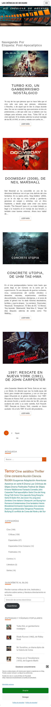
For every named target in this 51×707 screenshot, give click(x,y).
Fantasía (26, 489)
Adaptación (29, 480)
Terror (10, 471)
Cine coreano (13, 476)
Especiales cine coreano (34, 506)
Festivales (22, 486)
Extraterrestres (19, 503)
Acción (27, 476)
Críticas (11, 534)
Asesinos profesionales (14, 508)
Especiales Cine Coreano (19, 546)
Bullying (8, 511)
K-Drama (26, 483)
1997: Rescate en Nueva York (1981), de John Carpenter (25, 376)
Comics (10, 558)
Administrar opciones (8, 684)
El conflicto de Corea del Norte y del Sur (29, 511)
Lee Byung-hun (39, 500)
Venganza (29, 508)
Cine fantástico (32, 503)
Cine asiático (24, 471)
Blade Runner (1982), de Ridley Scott (30, 638)
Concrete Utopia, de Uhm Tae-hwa (25, 274)
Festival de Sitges (36, 486)
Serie (31, 492)
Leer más (26, 124)
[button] (47, 666)
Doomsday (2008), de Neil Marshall (25, 180)
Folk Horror (14, 495)
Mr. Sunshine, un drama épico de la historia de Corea (30, 648)
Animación (18, 506)
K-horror (8, 489)
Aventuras (41, 480)
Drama (14, 486)
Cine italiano (17, 500)
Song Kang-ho (37, 495)
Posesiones (39, 508)
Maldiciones (17, 489)
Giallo (13, 497)
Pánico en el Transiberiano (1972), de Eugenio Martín (28, 659)
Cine (9, 529)
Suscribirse (12, 605)
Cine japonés (25, 495)
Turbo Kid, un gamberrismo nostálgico (25, 89)
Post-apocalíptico (20, 492)
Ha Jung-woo (35, 497)
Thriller (39, 471)
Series (9, 570)
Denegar (25, 697)
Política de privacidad (18, 702)
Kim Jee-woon (23, 497)
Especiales (13, 540)
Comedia (34, 489)
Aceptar (25, 690)
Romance (9, 503)
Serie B (8, 497)
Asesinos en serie (13, 483)
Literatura (10, 564)
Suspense (18, 480)
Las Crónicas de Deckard (14, 3)
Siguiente (17, 433)
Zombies (8, 500)
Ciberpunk (28, 500)
